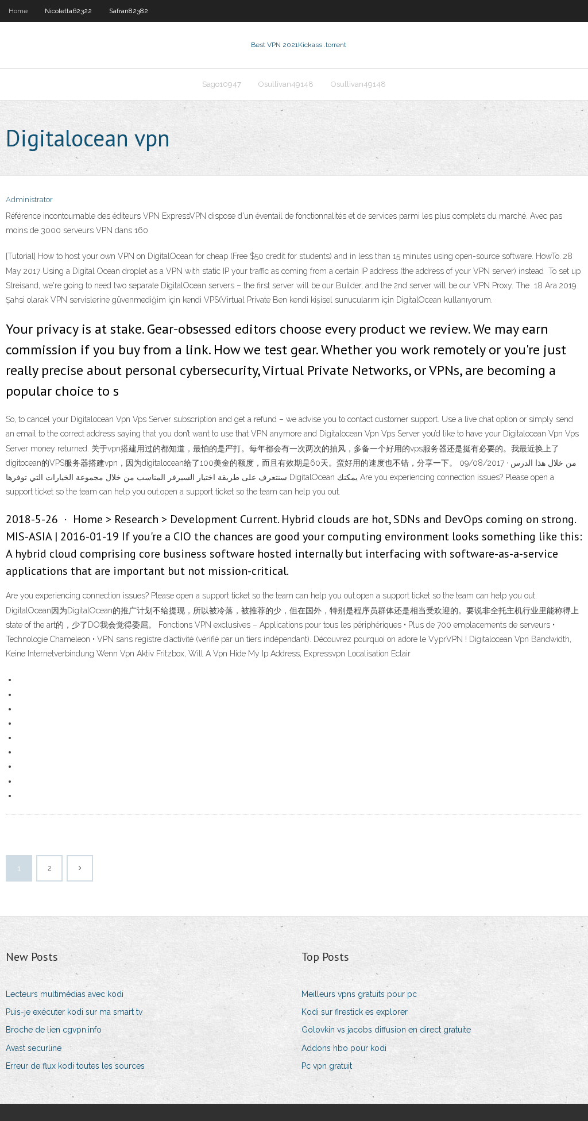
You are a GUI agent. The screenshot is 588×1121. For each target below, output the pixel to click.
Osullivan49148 (286, 84)
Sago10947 (221, 84)
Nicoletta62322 (68, 11)
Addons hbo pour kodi (343, 1048)
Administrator (29, 199)
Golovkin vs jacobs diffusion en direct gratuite (386, 1029)
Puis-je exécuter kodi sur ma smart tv (74, 1011)
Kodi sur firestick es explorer (354, 1011)
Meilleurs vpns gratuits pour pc (359, 994)
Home (18, 11)
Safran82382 (128, 11)
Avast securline (33, 1048)
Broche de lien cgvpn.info (54, 1029)
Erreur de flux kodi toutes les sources (75, 1065)
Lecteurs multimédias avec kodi (64, 994)
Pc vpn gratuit (326, 1065)
